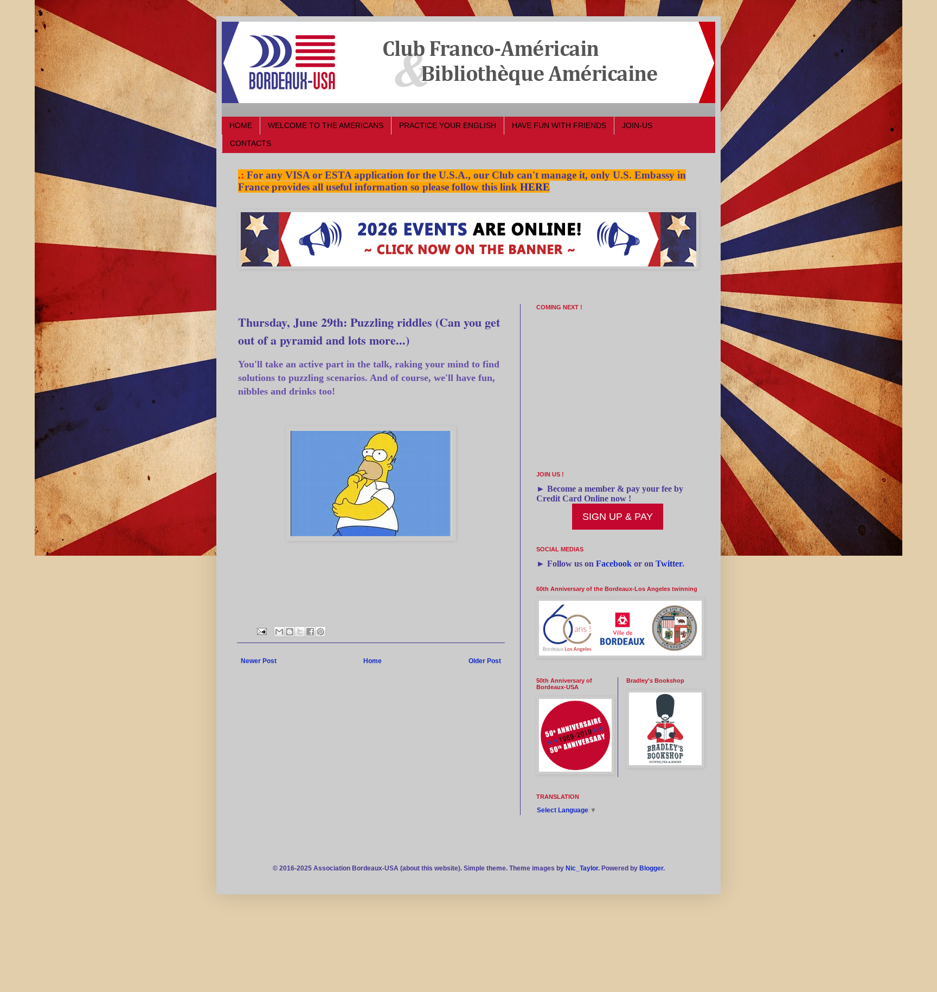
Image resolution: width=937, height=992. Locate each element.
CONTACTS (250, 143)
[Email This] (279, 631)
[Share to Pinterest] (320, 631)
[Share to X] (299, 631)
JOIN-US (637, 125)
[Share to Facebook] (310, 631)
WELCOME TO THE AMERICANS (325, 125)
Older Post (484, 661)
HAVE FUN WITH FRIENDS (559, 125)
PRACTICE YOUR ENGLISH (447, 125)
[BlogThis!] (289, 631)
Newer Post (259, 661)
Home (372, 661)
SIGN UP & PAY (617, 516)
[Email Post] (261, 631)
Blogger (651, 868)
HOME (240, 125)
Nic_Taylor (582, 868)
